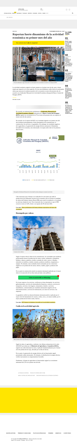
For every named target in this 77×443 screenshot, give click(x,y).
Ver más (69, 44)
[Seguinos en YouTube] (61, 9)
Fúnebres (50, 433)
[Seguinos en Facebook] (57, 9)
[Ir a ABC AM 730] (62, 13)
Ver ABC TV (25, 9)
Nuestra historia (10, 433)
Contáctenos (67, 433)
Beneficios (58, 433)
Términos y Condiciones (24, 433)
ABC (7, 9)
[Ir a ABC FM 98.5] (68, 13)
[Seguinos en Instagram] (63, 9)
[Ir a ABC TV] (58, 13)
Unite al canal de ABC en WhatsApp (39, 277)
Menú (72, 9)
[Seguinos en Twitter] (59, 9)
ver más (41, 9)
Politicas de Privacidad (39, 433)
